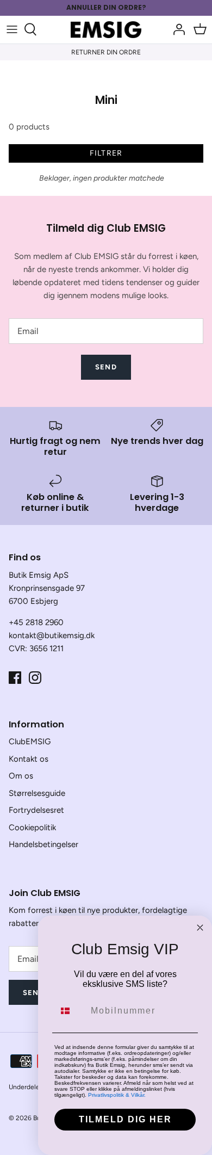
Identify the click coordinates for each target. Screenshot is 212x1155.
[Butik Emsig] (106, 29)
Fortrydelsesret (36, 810)
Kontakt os (28, 759)
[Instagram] (35, 677)
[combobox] (70, 1010)
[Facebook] (15, 677)
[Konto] (176, 29)
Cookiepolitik (32, 827)
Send (105, 367)
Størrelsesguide (37, 793)
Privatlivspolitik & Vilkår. (117, 1095)
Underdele (24, 1087)
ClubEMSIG (30, 741)
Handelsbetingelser (43, 844)
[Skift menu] (12, 29)
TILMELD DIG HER (125, 1119)
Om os (21, 776)
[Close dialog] (200, 927)
